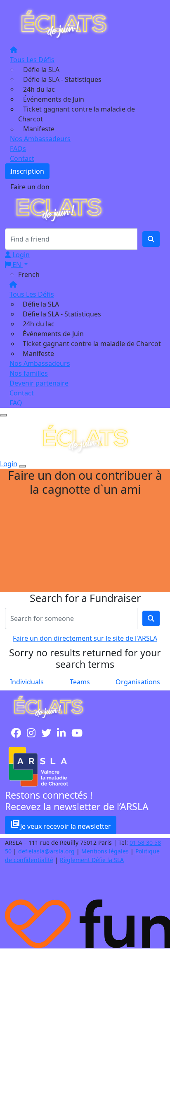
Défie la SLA (41, 69)
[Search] (151, 239)
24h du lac (39, 89)
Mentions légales (105, 851)
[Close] (22, 466)
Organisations (138, 681)
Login (20, 254)
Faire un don (30, 186)
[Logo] (63, 23)
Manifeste (38, 128)
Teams (80, 681)
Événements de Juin (53, 99)
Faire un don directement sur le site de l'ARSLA (85, 638)
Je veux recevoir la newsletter (60, 825)
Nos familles (28, 373)
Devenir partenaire (38, 383)
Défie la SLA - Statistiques (62, 79)
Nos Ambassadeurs (40, 138)
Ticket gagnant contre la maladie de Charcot (92, 343)
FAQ (15, 402)
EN (17, 264)
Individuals (27, 681)
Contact (22, 158)
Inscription (27, 171)
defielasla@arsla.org (47, 851)
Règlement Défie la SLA (92, 860)
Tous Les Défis (32, 59)
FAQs (18, 148)
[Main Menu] (3, 415)
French (29, 274)
